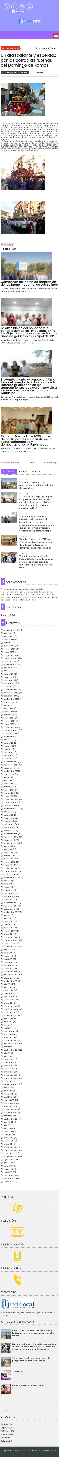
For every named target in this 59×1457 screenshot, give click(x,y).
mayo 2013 (8, 1059)
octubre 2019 (9, 840)
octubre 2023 (10, 696)
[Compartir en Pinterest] (12, 244)
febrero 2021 (9, 793)
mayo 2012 (8, 1094)
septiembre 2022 (11, 736)
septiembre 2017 (11, 912)
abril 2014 (8, 1028)
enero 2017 (8, 934)
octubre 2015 (9, 978)
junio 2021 (8, 780)
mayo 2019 (8, 852)
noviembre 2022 (11, 730)
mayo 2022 (9, 746)
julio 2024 (8, 670)
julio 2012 (8, 1087)
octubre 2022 (10, 733)
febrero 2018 (9, 896)
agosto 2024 (9, 667)
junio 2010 (8, 1166)
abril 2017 (8, 924)
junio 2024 (8, 674)
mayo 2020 (9, 818)
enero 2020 (9, 830)
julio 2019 (8, 846)
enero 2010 (9, 1181)
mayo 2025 (9, 639)
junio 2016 (8, 953)
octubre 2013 (9, 1046)
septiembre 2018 (11, 877)
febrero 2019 (9, 862)
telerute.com (23, 1450)
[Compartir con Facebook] (10, 244)
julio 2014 (8, 1018)
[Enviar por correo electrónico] (2, 244)
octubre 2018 (9, 874)
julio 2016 (8, 949)
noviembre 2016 (11, 940)
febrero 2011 (9, 1141)
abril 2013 (8, 1062)
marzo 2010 (9, 1175)
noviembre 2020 (11, 802)
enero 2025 (9, 652)
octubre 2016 (9, 943)
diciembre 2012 (10, 1075)
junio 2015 (8, 987)
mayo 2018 (8, 887)
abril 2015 (8, 993)
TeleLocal (5, 1441)
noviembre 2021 (11, 765)
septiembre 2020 (11, 808)
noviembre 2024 (11, 658)
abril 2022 (8, 749)
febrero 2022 (10, 755)
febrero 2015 (9, 1000)
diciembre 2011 (10, 1109)
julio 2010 (8, 1162)
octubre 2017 (9, 909)
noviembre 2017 (11, 906)
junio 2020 (8, 815)
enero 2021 (9, 796)
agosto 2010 (9, 1159)
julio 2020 (8, 812)
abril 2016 (8, 959)
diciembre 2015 (10, 971)
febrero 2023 (10, 721)
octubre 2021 (9, 768)
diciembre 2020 (11, 799)
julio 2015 (8, 984)
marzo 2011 (8, 1137)
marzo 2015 (9, 996)
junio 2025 (8, 636)
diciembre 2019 (10, 833)
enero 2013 (9, 1072)
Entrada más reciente (10, 462)
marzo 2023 (9, 718)
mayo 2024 (9, 677)
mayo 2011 (8, 1131)
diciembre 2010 (10, 1147)
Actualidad (9, 471)
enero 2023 (9, 724)
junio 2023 (8, 708)
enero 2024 (9, 686)
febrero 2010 (9, 1178)
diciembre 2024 (11, 655)
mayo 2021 (8, 783)
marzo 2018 (9, 893)
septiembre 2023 (11, 699)
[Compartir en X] (7, 244)
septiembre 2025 (11, 630)
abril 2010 (8, 1172)
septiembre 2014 (11, 1015)
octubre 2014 (9, 1012)
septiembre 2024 (11, 664)
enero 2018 (9, 899)
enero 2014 (9, 1037)
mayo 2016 (8, 956)
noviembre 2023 (11, 693)
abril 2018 (8, 890)
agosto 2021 (9, 774)
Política (4, 1431)
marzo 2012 (9, 1100)
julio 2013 (8, 1053)
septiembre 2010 (11, 1156)
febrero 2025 (10, 649)
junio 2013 (8, 1056)
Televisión (17, 1371)
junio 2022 (8, 743)
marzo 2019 (9, 858)
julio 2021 (8, 777)
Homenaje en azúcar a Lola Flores (28, 1385)
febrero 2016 (9, 965)
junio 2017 (8, 918)
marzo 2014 (9, 1031)
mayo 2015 (8, 990)
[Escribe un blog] (4, 244)
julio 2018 (8, 881)
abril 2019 (8, 855)
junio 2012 (8, 1090)
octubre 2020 (10, 805)
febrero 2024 (10, 683)
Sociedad (5, 1437)
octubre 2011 (9, 1115)
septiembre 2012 (11, 1084)
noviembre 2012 (11, 1078)
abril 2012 (8, 1097)
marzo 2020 (9, 824)
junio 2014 (8, 1021)
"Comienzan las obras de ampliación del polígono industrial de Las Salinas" (36, 485)
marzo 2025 (9, 645)
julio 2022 (8, 739)
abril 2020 (8, 821)
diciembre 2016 (10, 937)
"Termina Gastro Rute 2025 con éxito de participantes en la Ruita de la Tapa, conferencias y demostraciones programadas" (36, 543)
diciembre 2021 (10, 761)
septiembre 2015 (11, 981)
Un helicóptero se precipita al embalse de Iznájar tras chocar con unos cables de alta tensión (33, 1333)
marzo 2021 (9, 790)
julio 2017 (8, 915)
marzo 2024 (9, 680)
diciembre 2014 (11, 1006)
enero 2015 (9, 1003)
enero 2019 (9, 865)
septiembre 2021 (11, 771)
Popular (23, 471)
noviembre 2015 (11, 974)
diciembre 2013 (10, 1040)
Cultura (4, 1424)
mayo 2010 (8, 1169)
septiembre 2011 (11, 1119)
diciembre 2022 (11, 727)
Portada (5, 1434)
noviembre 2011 (10, 1112)
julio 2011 (7, 1125)
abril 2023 (8, 714)
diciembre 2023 (11, 689)
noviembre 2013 (11, 1043)
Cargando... (6, 1410)
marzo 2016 (9, 962)
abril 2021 (8, 786)
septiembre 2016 (11, 946)
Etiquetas (36, 471)
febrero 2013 (9, 1069)
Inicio (32, 462)
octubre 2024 (10, 661)
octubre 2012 (9, 1081)
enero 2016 (9, 968)
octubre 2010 (9, 1153)
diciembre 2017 (10, 902)
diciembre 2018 (10, 868)
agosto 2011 (9, 1122)
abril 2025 (8, 642)
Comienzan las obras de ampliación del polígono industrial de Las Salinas (31, 1359)
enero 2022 (9, 758)
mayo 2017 (8, 921)
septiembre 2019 (11, 843)
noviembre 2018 (11, 871)
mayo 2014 (8, 1025)
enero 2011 (8, 1144)
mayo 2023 (9, 711)
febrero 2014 (9, 1034)
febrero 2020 (10, 827)
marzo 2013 (9, 1065)
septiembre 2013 (11, 1050)
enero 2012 (9, 1106)
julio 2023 (8, 705)
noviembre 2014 (11, 1009)
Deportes (5, 1427)
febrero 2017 (9, 931)
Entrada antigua (51, 462)
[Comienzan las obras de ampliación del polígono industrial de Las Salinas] (9, 486)
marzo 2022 (9, 752)
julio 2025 (8, 633)
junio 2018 (8, 884)
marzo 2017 (9, 927)
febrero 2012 (9, 1103)
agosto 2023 (9, 702)
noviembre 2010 (11, 1150)
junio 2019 (8, 849)
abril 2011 (8, 1134)
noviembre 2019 (11, 837)
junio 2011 (8, 1128)
